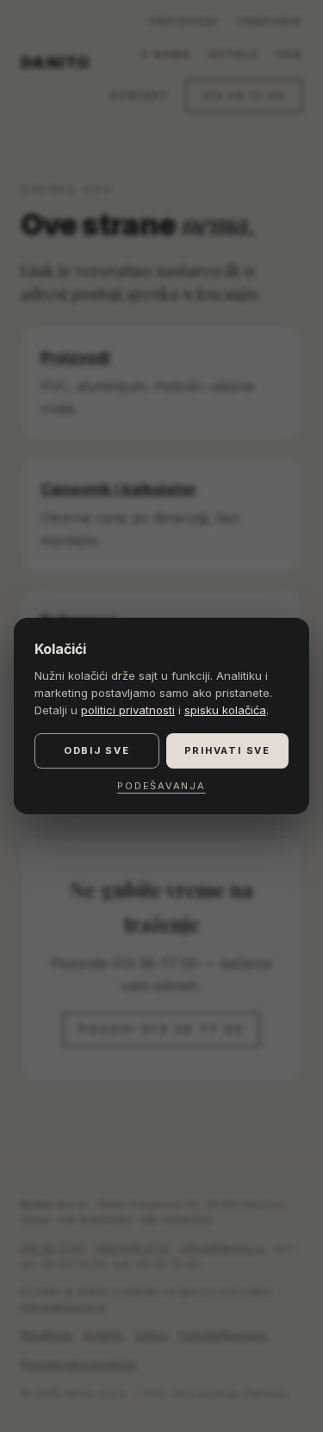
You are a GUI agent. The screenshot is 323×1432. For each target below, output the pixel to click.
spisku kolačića (225, 710)
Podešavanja (161, 786)
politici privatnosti (128, 710)
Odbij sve (97, 750)
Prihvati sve (227, 750)
